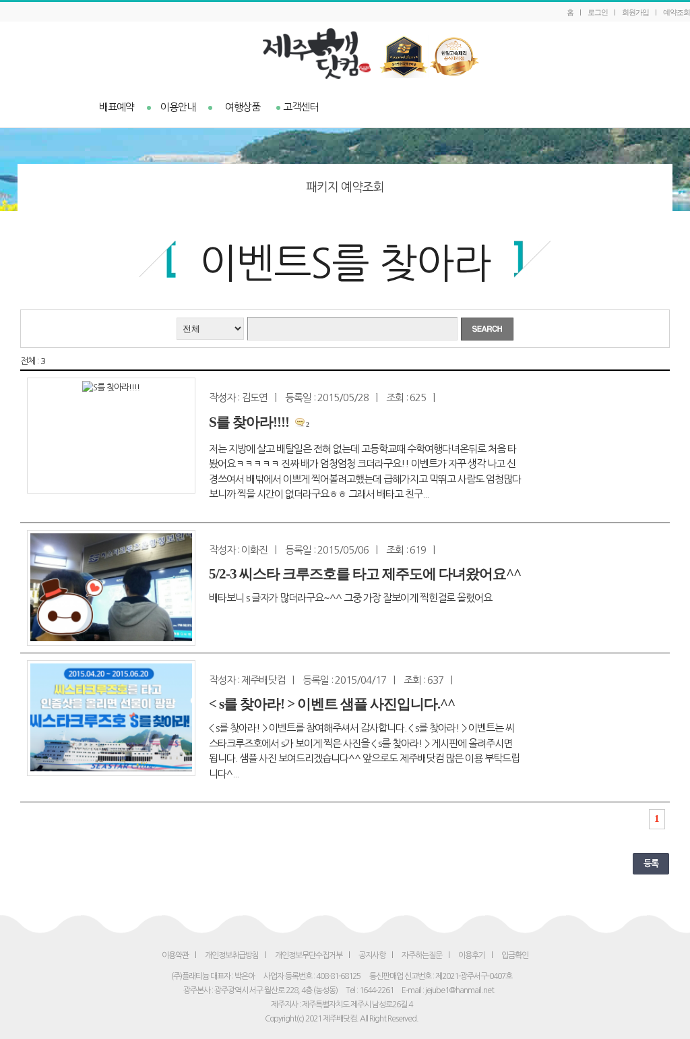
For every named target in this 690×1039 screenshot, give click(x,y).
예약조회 (676, 12)
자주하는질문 (422, 955)
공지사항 (371, 955)
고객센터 (300, 107)
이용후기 (471, 955)
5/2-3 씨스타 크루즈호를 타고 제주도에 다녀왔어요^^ (365, 574)
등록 (651, 863)
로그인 (598, 12)
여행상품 (242, 107)
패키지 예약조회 (345, 187)
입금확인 (514, 955)
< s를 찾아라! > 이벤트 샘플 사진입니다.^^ (332, 704)
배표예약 (116, 107)
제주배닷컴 (345, 54)
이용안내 (177, 107)
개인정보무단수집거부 (308, 955)
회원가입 (635, 12)
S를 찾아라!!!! (249, 422)
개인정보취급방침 (232, 955)
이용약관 (175, 955)
